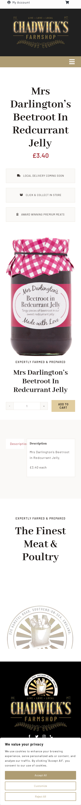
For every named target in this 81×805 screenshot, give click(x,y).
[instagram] (44, 736)
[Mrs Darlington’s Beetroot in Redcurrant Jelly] (40, 297)
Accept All (41, 775)
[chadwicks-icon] (41, 675)
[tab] (15, 444)
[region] (40, 771)
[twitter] (37, 736)
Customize (40, 785)
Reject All (40, 796)
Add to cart (63, 406)
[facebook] (29, 736)
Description (17, 443)
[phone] (51, 736)
